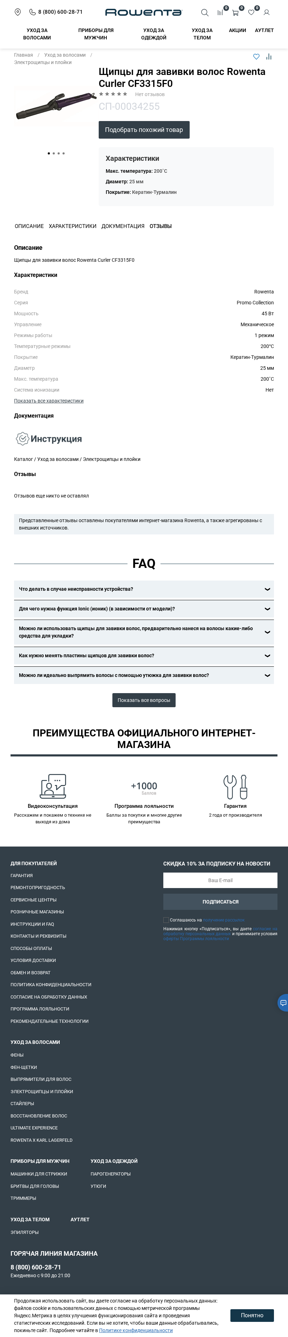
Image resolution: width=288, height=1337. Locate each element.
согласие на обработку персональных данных (220, 931)
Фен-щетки (24, 1067)
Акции (237, 30)
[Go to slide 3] (59, 153)
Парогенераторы (111, 1174)
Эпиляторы (25, 1232)
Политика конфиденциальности (51, 984)
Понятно (252, 1315)
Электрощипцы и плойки (43, 62)
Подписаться (220, 902)
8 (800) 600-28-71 (36, 1267)
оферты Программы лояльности (196, 938)
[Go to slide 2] (54, 153)
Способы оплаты (31, 948)
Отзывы (161, 226)
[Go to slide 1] (49, 153)
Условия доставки (33, 960)
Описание (29, 226)
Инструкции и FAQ (32, 924)
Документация (123, 226)
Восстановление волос (39, 1116)
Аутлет (264, 30)
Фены (17, 1055)
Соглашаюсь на (207, 920)
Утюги (98, 1186)
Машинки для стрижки (39, 1174)
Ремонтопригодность (38, 887)
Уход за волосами (65, 55)
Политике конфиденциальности (136, 1330)
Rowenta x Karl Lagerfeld (42, 1140)
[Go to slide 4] (64, 153)
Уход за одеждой (114, 1161)
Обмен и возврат (31, 972)
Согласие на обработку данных (49, 997)
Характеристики (73, 226)
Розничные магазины (37, 911)
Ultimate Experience (34, 1127)
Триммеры (23, 1198)
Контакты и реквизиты (38, 936)
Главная (23, 55)
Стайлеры (22, 1103)
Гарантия (22, 875)
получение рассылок (223, 920)
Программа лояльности (40, 1009)
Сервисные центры (34, 899)
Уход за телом (30, 1219)
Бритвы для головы (35, 1186)
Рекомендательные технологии (50, 1021)
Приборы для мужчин (40, 1161)
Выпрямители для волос (41, 1079)
